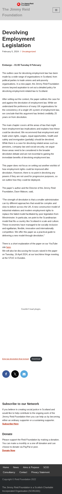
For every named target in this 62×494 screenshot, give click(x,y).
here (8, 247)
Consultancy (9, 472)
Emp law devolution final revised (15, 359)
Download (36, 359)
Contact (23, 472)
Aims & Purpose (31, 467)
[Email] (24, 374)
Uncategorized (29, 51)
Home (6, 467)
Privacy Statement (40, 472)
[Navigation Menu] (56, 10)
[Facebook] (6, 374)
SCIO (46, 467)
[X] (15, 374)
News (16, 467)
